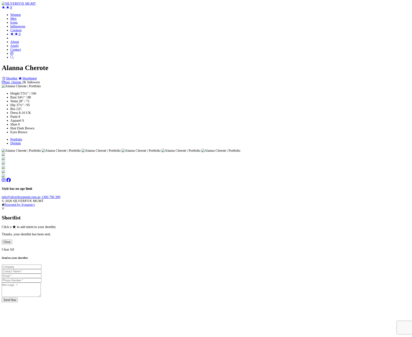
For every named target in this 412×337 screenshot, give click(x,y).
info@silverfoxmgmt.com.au (21, 197)
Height (15, 93)
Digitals (15, 143)
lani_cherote (13, 82)
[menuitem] (15, 15)
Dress (14, 113)
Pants (14, 116)
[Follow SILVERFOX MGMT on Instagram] (4, 180)
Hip (12, 105)
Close (7, 242)
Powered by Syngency (19, 205)
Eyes (13, 132)
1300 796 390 (50, 197)
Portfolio (16, 139)
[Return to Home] (19, 3)
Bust (13, 97)
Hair (13, 128)
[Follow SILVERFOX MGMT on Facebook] (8, 180)
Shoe (13, 124)
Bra (12, 109)
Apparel (15, 120)
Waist (14, 101)
